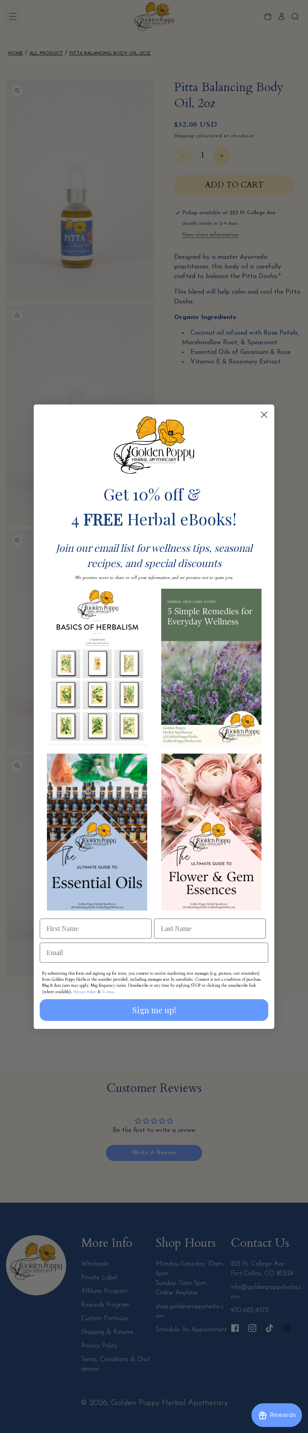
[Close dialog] (264, 415)
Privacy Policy (85, 991)
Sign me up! (154, 1009)
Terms (107, 991)
